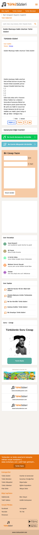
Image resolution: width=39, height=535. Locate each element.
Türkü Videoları (7, 485)
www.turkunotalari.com (19, 400)
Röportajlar (23, 482)
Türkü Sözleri (17, 11)
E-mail (30, 164)
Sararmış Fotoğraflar (27, 479)
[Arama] (35, 24)
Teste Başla (19, 361)
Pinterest (5, 515)
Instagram (23, 508)
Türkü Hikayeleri (7, 482)
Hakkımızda (5, 497)
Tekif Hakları (6, 500)
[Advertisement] (19, 65)
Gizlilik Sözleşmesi (26, 500)
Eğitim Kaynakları (25, 485)
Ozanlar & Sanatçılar (26, 476)
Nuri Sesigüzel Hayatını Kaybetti (14, 15)
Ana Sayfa (5, 11)
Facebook (5, 508)
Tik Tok (22, 512)
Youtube (4, 512)
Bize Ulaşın (23, 497)
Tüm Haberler (7, 18)
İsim (29, 158)
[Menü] (36, 4)
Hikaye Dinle (24, 489)
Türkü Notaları (30, 11)
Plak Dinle (5, 489)
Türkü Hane (19, 466)
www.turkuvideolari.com (19, 408)
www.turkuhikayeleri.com (19, 391)
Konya (11, 46)
